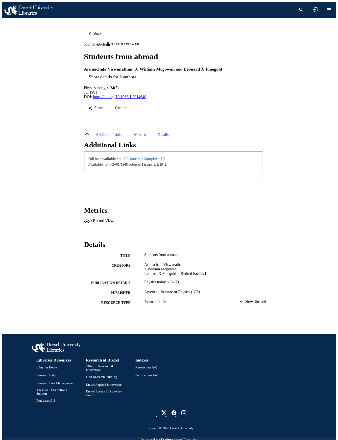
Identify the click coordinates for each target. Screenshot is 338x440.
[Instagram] (184, 413)
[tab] (109, 135)
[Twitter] (164, 413)
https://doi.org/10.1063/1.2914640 (119, 97)
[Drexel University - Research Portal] (28, 10)
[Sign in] (315, 10)
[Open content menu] (329, 10)
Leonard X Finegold (203, 69)
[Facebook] (174, 413)
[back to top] (87, 135)
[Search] (301, 10)
